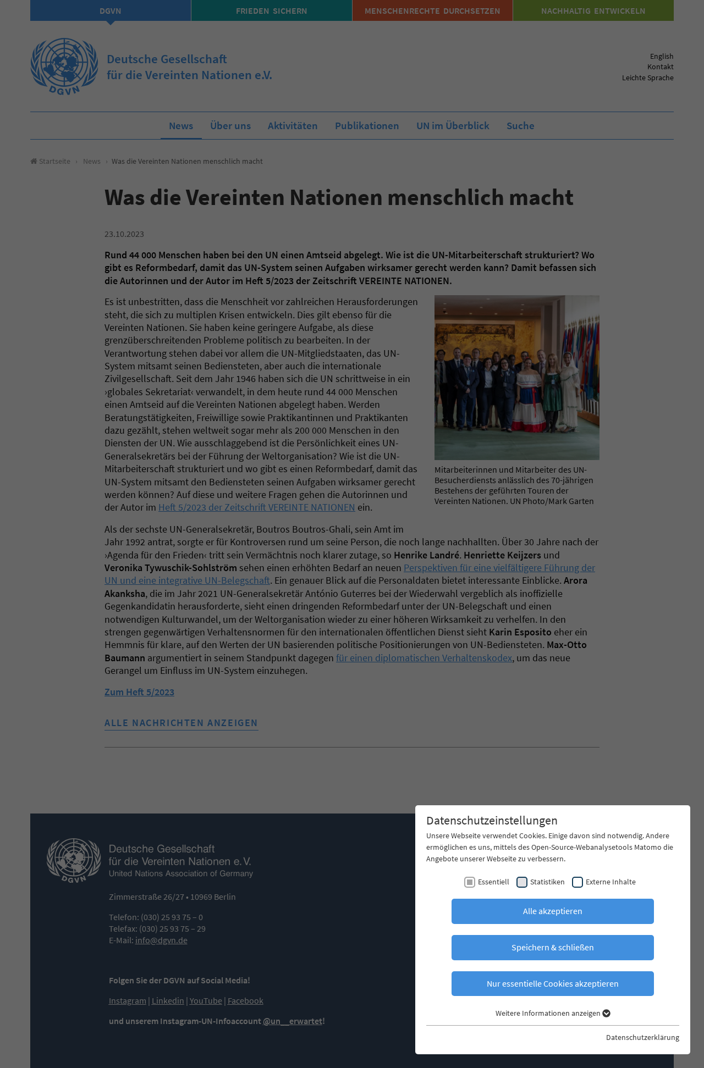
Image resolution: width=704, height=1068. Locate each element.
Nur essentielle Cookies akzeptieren (553, 983)
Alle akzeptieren (552, 910)
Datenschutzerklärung (642, 1037)
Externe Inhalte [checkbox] (611, 882)
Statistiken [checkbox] (547, 882)
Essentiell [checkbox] (493, 882)
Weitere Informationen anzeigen (549, 1013)
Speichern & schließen (553, 947)
